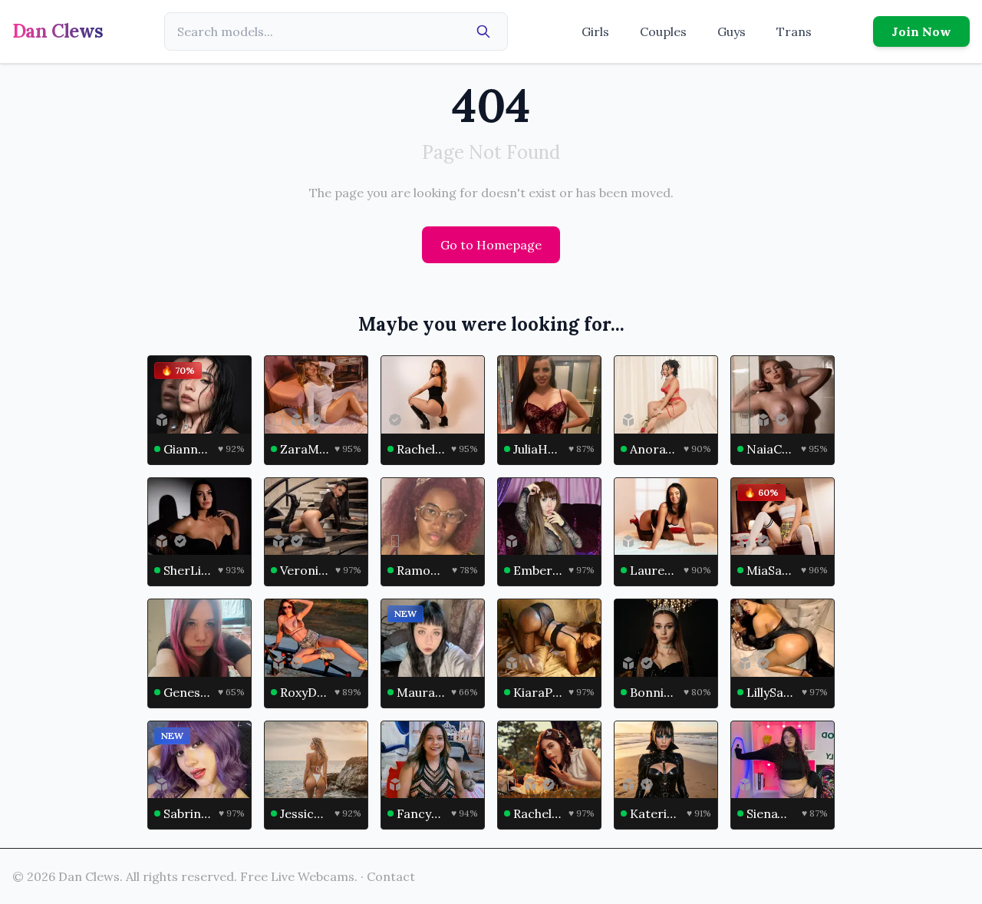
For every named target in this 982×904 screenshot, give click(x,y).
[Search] (483, 31)
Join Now (921, 31)
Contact (391, 876)
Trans (794, 31)
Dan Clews (58, 31)
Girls (595, 31)
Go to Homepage (491, 244)
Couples (663, 31)
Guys (731, 31)
